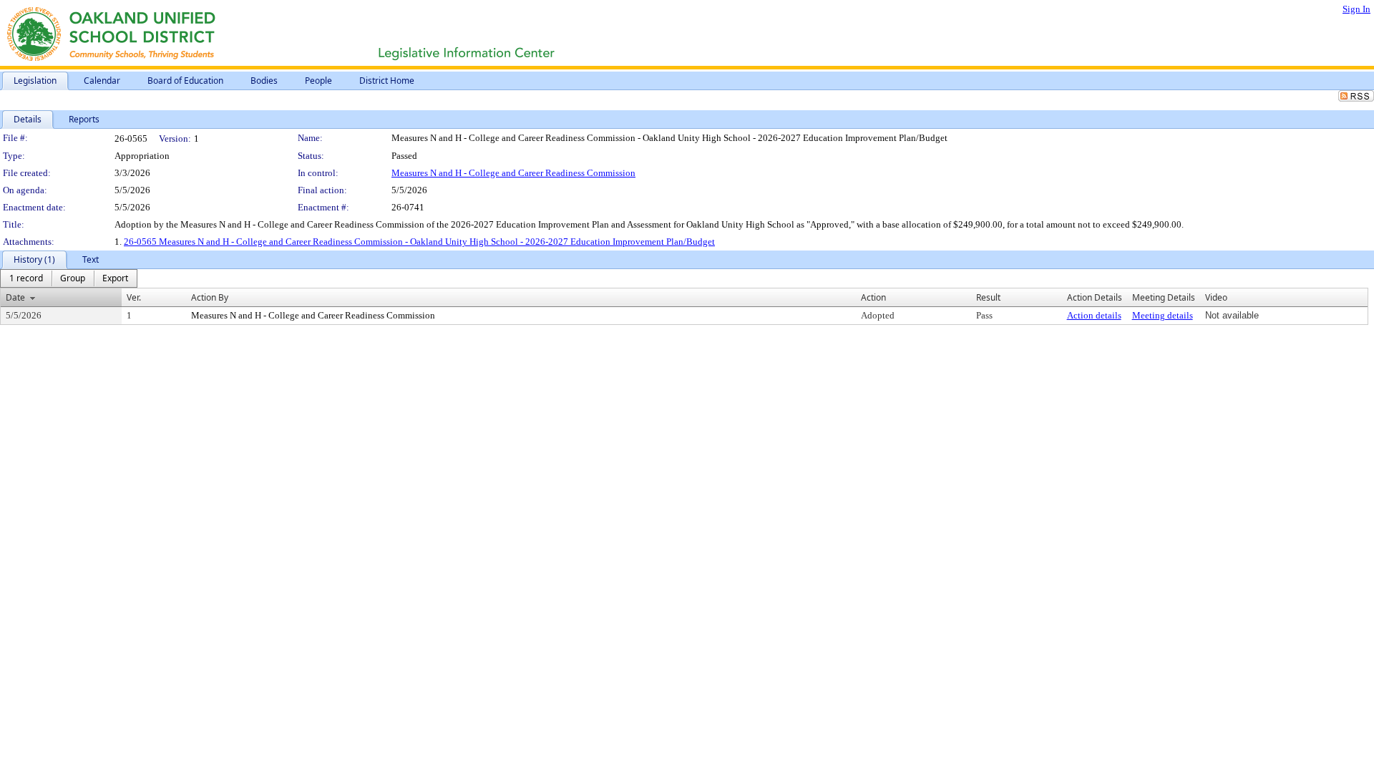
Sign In (1356, 9)
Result (988, 297)
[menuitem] (26, 278)
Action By (209, 297)
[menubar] (68, 278)
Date (15, 297)
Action (873, 297)
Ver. (134, 297)
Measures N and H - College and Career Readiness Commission (513, 172)
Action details (1094, 315)
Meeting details (1162, 315)
